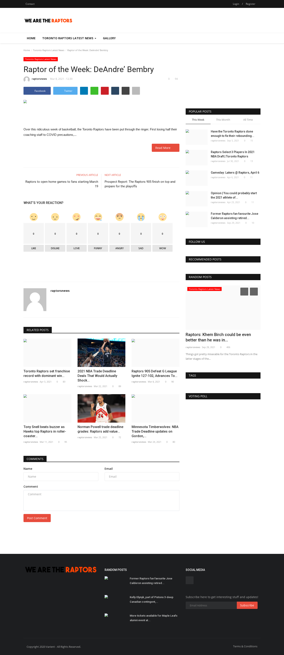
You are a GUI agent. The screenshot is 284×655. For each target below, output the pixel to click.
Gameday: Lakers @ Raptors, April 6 (235, 172)
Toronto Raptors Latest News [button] (68, 38)
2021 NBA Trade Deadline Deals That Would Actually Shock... (97, 375)
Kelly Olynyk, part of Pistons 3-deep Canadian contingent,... (151, 599)
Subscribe (247, 605)
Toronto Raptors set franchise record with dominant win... (46, 373)
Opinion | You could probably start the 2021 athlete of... (234, 195)
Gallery (109, 38)
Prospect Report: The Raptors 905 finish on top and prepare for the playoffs (140, 184)
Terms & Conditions (245, 646)
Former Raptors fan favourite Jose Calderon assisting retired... (234, 216)
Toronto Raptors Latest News (48, 50)
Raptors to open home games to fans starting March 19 (61, 184)
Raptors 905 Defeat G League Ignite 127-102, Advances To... (154, 373)
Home (31, 38)
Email (109, 469)
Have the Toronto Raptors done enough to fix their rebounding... (232, 133)
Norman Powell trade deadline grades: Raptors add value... (100, 429)
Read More (164, 148)
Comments (35, 459)
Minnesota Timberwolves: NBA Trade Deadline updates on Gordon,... (155, 431)
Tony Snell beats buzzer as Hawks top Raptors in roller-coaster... (44, 431)
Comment (30, 486)
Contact (30, 4)
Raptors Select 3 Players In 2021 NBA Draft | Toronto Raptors (232, 154)
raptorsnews (39, 79)
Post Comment (37, 518)
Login (236, 4)
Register (250, 4)
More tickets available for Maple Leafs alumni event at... (153, 618)
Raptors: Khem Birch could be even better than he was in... (218, 337)
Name (27, 469)
